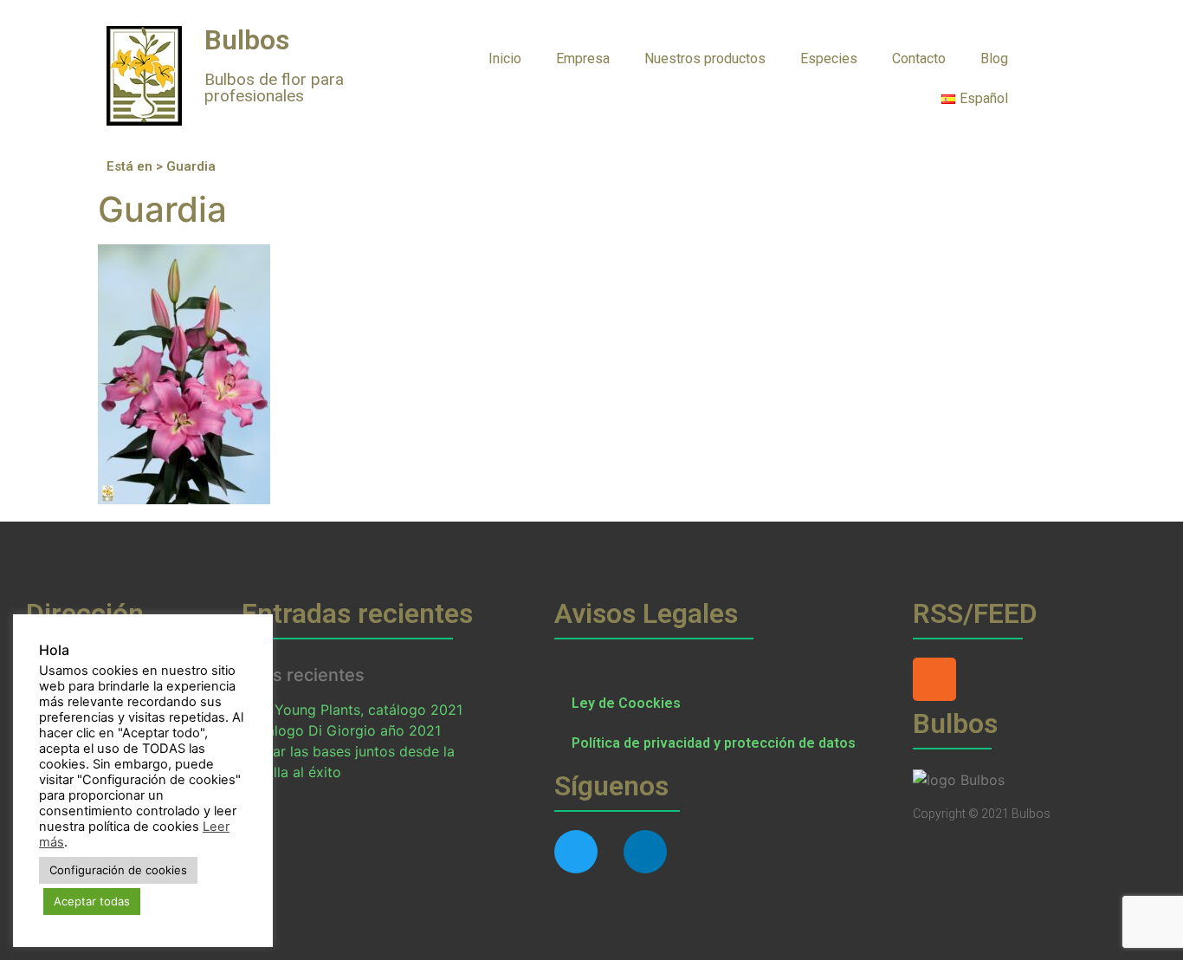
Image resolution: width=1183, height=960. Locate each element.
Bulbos (246, 39)
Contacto (919, 58)
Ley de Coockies (626, 703)
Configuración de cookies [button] (118, 870)
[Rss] (934, 679)
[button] (1059, 57)
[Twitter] (576, 851)
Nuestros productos (705, 58)
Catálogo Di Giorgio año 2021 (342, 730)
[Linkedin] (645, 851)
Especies (828, 58)
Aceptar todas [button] (92, 901)
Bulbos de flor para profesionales (274, 87)
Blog (994, 58)
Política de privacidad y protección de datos (714, 743)
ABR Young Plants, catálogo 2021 (352, 709)
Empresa (583, 58)
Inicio (504, 58)
